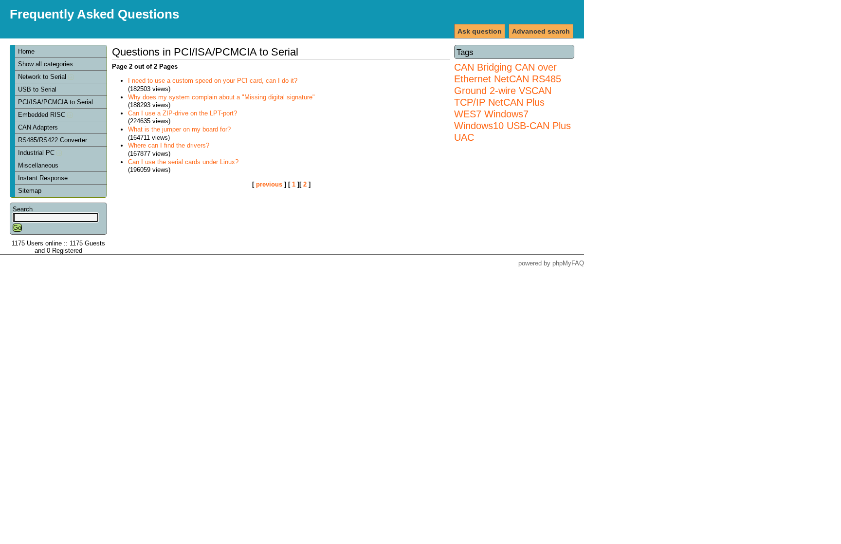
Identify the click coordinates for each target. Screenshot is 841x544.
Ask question (479, 31)
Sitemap (29, 190)
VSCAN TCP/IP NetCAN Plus (502, 96)
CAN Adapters (38, 127)
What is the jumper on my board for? (179, 129)
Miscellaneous (38, 165)
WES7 (467, 113)
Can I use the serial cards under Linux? (183, 162)
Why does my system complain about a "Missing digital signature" (221, 97)
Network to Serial (43, 76)
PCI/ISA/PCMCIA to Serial (55, 102)
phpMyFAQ (568, 263)
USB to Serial (37, 89)
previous (269, 184)
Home (26, 51)
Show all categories (45, 64)
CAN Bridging (483, 67)
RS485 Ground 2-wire (507, 84)
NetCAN (511, 78)
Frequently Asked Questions (94, 14)
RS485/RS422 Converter (52, 140)
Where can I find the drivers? (168, 145)
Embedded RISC (42, 114)
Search (23, 209)
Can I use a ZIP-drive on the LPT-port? (182, 113)
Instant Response (43, 178)
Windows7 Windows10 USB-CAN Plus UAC (512, 125)
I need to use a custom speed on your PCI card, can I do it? (212, 80)
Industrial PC (37, 152)
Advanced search (541, 31)
